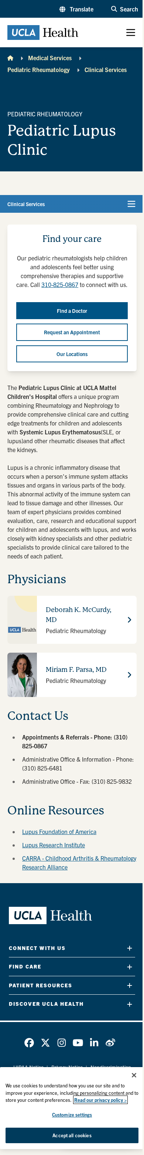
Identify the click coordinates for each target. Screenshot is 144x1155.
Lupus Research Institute (53, 844)
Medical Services (50, 57)
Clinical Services (106, 69)
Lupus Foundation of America (59, 831)
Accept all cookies (71, 1135)
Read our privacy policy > (100, 1100)
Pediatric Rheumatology (38, 69)
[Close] (134, 1075)
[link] (29, 1043)
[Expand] (129, 948)
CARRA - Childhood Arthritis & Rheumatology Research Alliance (79, 862)
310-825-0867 (59, 284)
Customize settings (72, 1114)
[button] (76, 9)
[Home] (10, 57)
